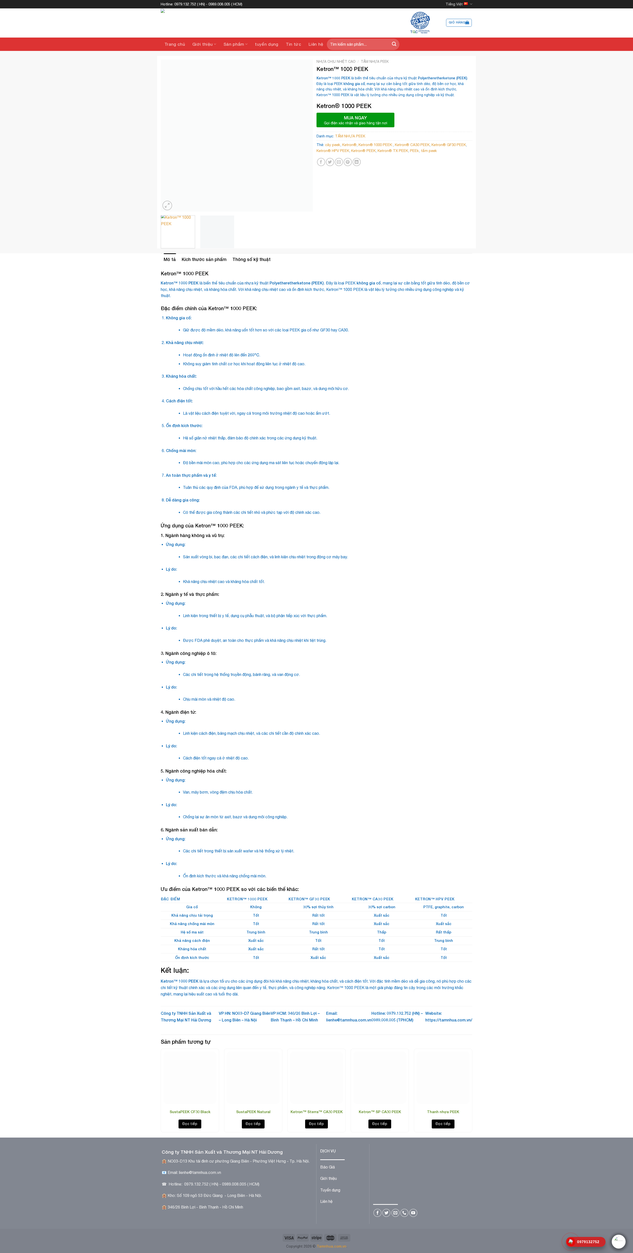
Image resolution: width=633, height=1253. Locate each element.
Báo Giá (327, 1167)
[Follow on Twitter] (386, 1213)
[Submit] (394, 44)
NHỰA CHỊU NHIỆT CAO (336, 62)
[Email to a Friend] (339, 162)
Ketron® (349, 145)
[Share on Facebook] (321, 162)
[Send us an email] (395, 1213)
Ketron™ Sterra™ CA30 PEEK (317, 1111)
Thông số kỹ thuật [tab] (251, 259)
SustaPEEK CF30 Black (190, 1111)
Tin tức (293, 44)
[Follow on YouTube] (413, 1213)
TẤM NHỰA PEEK (375, 62)
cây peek (332, 145)
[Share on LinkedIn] (357, 162)
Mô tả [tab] (170, 259)
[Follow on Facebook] (377, 1213)
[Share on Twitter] (330, 162)
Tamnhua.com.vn (331, 1246)
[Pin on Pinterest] (348, 162)
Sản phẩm (234, 44)
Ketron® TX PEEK (393, 151)
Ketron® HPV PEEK (332, 151)
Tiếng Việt (454, 4)
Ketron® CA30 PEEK (412, 145)
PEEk (414, 151)
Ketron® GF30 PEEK (448, 145)
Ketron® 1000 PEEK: (376, 145)
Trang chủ (174, 44)
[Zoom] (167, 205)
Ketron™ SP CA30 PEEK (380, 1111)
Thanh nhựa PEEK (443, 1111)
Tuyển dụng (330, 1190)
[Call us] (404, 1213)
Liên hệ (316, 44)
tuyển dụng (266, 44)
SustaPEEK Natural (253, 1111)
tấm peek (429, 151)
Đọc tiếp (189, 1124)
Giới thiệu (202, 44)
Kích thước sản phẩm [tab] (204, 259)
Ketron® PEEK (363, 151)
